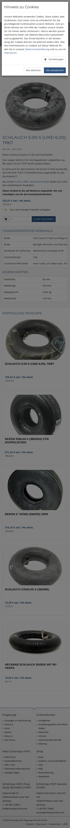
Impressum (10, 52)
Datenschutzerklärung (37, 49)
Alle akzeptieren (55, 70)
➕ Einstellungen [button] (54, 59)
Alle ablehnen (33, 70)
